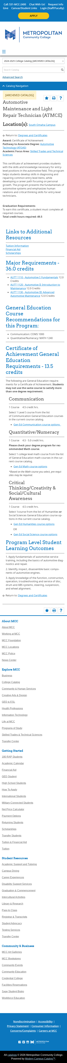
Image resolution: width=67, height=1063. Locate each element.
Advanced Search (12, 77)
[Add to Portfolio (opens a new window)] (47, 98)
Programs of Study (12, 728)
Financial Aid (13, 249)
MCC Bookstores (11, 958)
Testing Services (11, 930)
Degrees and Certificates (32, 135)
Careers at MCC (48, 1030)
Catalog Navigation (17, 86)
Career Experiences (13, 877)
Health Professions (12, 708)
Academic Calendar (13, 763)
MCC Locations (10, 647)
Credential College (12, 978)
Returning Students (12, 822)
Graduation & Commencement (18, 890)
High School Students (14, 783)
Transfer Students (11, 835)
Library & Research (12, 903)
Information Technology (15, 715)
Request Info (55, 4)
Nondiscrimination (24, 1021)
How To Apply (9, 789)
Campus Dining (10, 870)
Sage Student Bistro (13, 991)
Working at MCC (11, 633)
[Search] (62, 70)
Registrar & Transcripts (14, 916)
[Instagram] (27, 1042)
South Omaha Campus (42, 125)
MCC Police (8, 653)
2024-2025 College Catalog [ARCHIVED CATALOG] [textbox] (29, 60)
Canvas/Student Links (24, 8)
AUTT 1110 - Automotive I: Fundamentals (34, 277)
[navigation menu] (4, 52)
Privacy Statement (18, 1026)
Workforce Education (13, 998)
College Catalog (11, 682)
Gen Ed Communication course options (37, 424)
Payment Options (11, 816)
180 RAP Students (12, 756)
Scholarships (13, 253)
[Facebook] (19, 1042)
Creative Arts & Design (14, 695)
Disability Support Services (17, 884)
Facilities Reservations (14, 985)
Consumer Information (45, 1026)
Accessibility (45, 1021)
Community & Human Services (19, 688)
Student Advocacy (12, 923)
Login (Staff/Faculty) (52, 8)
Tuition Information (17, 245)
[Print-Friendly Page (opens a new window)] (54, 98)
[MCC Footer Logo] (40, 1042)
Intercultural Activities (13, 897)
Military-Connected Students (17, 802)
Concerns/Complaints (23, 1030)
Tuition (5, 848)
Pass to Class (9, 910)
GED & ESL (8, 702)
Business (7, 675)
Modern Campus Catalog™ (40, 1058)
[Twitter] (23, 1042)
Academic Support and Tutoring (19, 864)
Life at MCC (8, 721)
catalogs (12, 1055)
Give (5, 8)
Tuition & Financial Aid (14, 842)
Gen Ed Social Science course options (35, 534)
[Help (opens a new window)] (61, 98)
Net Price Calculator (13, 809)
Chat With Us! (37, 4)
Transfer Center (10, 741)
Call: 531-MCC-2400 (15, 4)
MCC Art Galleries (12, 952)
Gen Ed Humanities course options (34, 524)
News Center (9, 660)
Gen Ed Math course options (30, 466)
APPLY (33, 16)
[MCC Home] (33, 35)
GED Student (9, 776)
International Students (14, 796)
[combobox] (33, 61)
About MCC (8, 627)
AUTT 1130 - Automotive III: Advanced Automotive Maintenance (32, 294)
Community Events (12, 965)
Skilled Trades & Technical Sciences (22, 734)
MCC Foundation (11, 640)
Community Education (14, 971)
